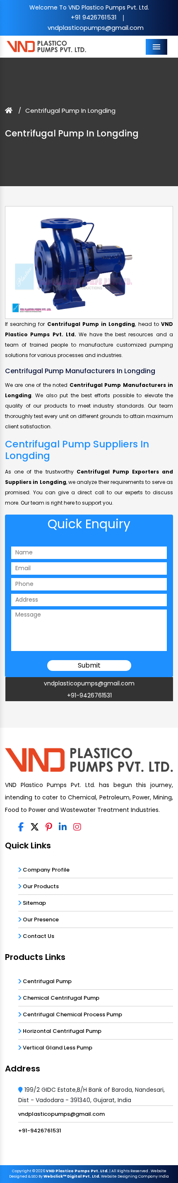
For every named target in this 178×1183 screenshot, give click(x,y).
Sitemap (34, 903)
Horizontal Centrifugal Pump (61, 1031)
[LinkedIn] (63, 828)
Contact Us (38, 936)
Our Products (40, 886)
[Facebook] (21, 828)
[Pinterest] (49, 828)
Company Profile (46, 870)
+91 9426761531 (94, 17)
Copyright (21, 1170)
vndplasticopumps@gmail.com (96, 27)
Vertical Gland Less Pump (57, 1048)
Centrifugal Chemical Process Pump (72, 1014)
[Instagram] (77, 828)
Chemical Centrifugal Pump (60, 998)
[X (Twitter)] (34, 828)
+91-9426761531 (89, 695)
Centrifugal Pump (47, 981)
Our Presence (40, 919)
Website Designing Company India (135, 1176)
